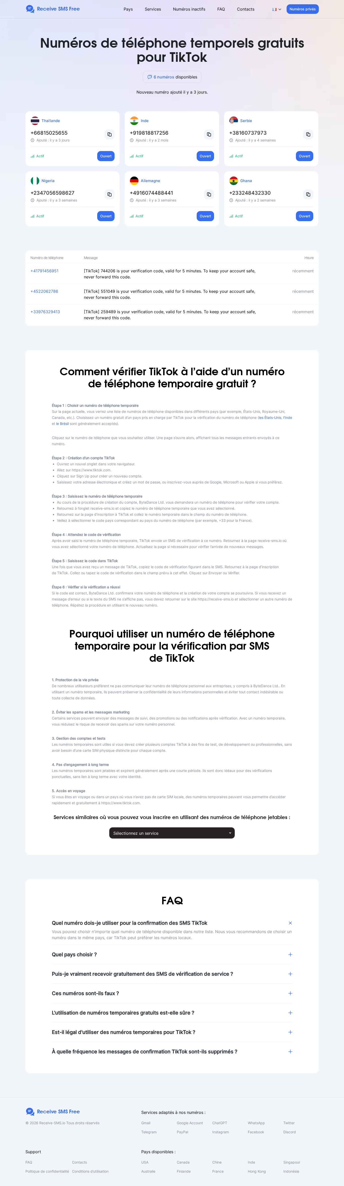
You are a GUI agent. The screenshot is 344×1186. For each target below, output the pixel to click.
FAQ (221, 9)
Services (153, 9)
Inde (251, 1162)
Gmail (145, 1123)
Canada (183, 1162)
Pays (128, 9)
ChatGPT (219, 1123)
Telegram (149, 1132)
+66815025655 (48, 133)
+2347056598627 (52, 193)
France (218, 1171)
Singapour (291, 1162)
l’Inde (287, 417)
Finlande (184, 1171)
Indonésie (291, 1171)
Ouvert (106, 156)
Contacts (245, 9)
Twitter (289, 1123)
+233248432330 (250, 193)
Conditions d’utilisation (90, 1171)
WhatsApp (256, 1123)
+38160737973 (248, 133)
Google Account (190, 1123)
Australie (148, 1171)
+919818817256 (149, 133)
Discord (289, 1132)
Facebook (256, 1132)
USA (144, 1162)
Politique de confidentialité (47, 1171)
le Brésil (62, 423)
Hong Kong (257, 1171)
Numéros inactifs (189, 9)
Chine (217, 1162)
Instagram (220, 1132)
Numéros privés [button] (303, 9)
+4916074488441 (151, 193)
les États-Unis (270, 417)
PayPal (182, 1132)
